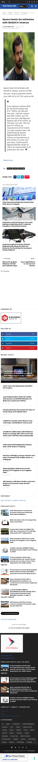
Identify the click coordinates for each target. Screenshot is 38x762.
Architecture (16, 724)
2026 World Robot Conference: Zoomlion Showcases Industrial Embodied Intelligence (21, 512)
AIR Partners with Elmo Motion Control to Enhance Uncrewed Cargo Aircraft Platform (23, 604)
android (4, 733)
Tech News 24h (6, 656)
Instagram (20, 343)
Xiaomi (32, 730)
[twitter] (29, 2)
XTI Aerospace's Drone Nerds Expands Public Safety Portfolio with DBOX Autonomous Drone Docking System (23, 571)
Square (17, 13)
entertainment (6, 739)
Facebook (20, 334)
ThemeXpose (31, 751)
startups (11, 742)
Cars (11, 727)
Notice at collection (10, 759)
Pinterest (20, 348)
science (23, 739)
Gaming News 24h (7, 658)
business (10, 13)
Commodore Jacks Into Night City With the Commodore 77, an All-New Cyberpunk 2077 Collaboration (23, 531)
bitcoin (12, 733)
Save (27, 176)
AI (2, 724)
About (3, 713)
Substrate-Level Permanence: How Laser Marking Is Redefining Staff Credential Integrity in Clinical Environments (17, 224)
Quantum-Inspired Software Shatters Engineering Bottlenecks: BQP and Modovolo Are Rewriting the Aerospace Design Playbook (17, 247)
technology (24, 13)
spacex (4, 742)
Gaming (4, 730)
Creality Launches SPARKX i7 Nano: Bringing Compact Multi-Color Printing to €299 (23, 549)
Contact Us (4, 711)
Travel (25, 730)
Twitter (20, 338)
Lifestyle (18, 730)
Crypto (18, 727)
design (27, 733)
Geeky (11, 730)
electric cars (14, 736)
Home (4, 13)
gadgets (15, 739)
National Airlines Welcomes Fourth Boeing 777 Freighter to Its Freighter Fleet (23, 540)
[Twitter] (15, 747)
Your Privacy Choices (16, 756)
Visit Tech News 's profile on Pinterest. (13, 500)
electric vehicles (25, 736)
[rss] (36, 2)
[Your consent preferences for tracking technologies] (34, 758)
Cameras (4, 727)
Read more (8, 160)
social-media (31, 739)
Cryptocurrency (27, 727)
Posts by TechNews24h (8, 619)
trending (29, 742)
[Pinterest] (34, 2)
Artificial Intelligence (28, 724)
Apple (8, 724)
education (5, 736)
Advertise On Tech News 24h (10, 716)
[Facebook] (11, 747)
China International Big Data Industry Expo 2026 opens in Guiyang (18, 203)
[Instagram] (19, 747)
